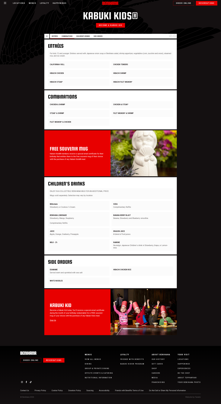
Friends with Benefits (132, 359)
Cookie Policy (57, 390)
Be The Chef (184, 373)
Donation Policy (74, 390)
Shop (154, 368)
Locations (19, 3)
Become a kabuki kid (110, 25)
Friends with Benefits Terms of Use (129, 390)
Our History (158, 359)
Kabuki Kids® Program (132, 364)
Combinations (67, 36)
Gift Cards (157, 364)
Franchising (158, 382)
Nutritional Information (98, 378)
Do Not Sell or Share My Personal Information (167, 390)
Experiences (184, 368)
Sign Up (53, 320)
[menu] (110, 64)
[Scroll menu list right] (174, 36)
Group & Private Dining (97, 368)
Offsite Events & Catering (99, 373)
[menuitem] (79, 64)
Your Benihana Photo (189, 382)
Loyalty (44, 3)
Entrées (55, 36)
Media (155, 378)
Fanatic (198, 397)
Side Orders (98, 36)
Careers (156, 373)
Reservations (206, 3)
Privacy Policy (40, 390)
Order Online (183, 3)
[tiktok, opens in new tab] (30, 382)
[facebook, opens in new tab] (26, 382)
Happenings (60, 3)
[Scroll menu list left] (170, 36)
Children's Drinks (83, 36)
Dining (88, 364)
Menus (32, 3)
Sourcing (89, 390)
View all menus (93, 359)
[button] (46, 36)
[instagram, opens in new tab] (22, 382)
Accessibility (104, 390)
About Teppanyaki (187, 378)
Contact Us (24, 390)
